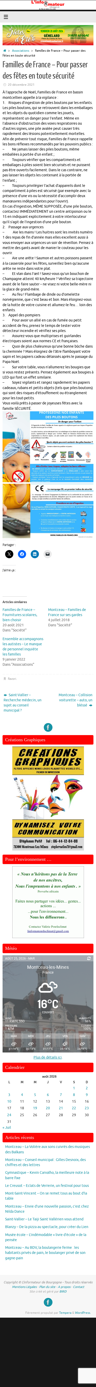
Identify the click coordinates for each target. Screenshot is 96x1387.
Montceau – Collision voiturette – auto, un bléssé (75, 700)
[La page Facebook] (48, 727)
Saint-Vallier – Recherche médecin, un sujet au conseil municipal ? (22, 703)
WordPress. (83, 1313)
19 (35, 1108)
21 (61, 1108)
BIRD (63, 1291)
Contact (78, 1287)
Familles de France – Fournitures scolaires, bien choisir (20, 615)
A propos (64, 1287)
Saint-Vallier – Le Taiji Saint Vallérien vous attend (44, 1219)
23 (87, 1108)
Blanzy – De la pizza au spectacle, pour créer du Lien (46, 1227)
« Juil (7, 1127)
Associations (20, 51)
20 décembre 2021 (21, 85)
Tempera (65, 1313)
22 (74, 1108)
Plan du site (47, 1287)
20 (48, 1108)
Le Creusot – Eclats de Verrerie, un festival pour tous (47, 1186)
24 (9, 1115)
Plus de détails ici (48, 1057)
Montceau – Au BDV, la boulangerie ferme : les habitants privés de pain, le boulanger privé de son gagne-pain (45, 1252)
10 (9, 1101)
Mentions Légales (24, 1287)
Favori (12, 679)
